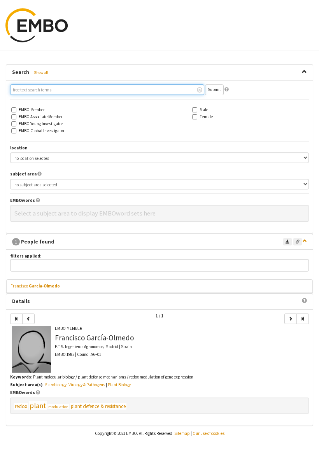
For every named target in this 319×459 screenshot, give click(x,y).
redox (21, 406)
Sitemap (182, 433)
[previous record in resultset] (28, 319)
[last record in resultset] (302, 319)
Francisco (35, 286)
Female (206, 116)
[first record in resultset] (16, 319)
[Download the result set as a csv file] (287, 241)
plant (38, 405)
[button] (226, 89)
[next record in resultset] (290, 319)
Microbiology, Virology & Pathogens (74, 384)
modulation (58, 406)
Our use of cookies (208, 433)
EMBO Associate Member (41, 116)
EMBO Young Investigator (41, 123)
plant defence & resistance (98, 406)
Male (204, 109)
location (19, 148)
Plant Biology (119, 384)
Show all (41, 72)
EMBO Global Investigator (42, 130)
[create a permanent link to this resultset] (297, 241)
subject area (23, 174)
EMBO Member (32, 109)
